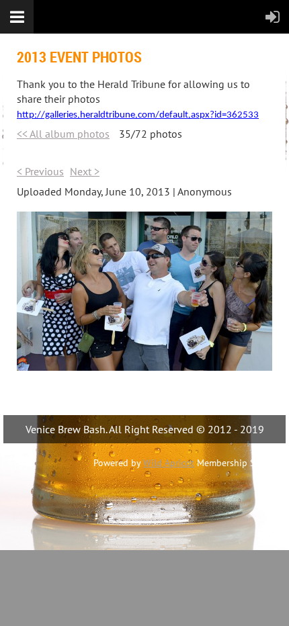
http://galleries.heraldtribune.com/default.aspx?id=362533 (138, 115)
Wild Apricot (168, 463)
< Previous (40, 171)
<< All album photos (63, 133)
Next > (84, 171)
